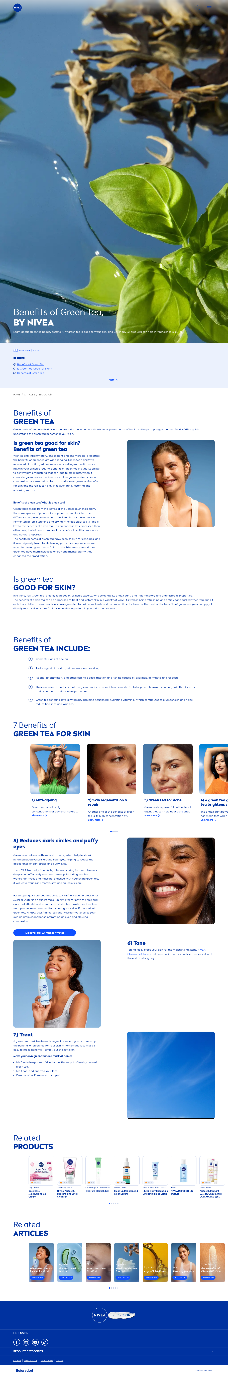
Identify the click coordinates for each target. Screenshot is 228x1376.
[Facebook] (16, 1342)
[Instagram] (26, 1342)
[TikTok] (44, 1342)
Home (16, 394)
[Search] (198, 8)
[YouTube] (35, 1342)
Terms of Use (47, 1360)
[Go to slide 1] (111, 831)
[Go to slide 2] (113, 831)
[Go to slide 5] (117, 1203)
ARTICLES (29, 394)
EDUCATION (45, 394)
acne (180, 811)
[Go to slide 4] (117, 831)
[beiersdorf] (24, 1370)
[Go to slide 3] (115, 831)
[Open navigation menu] (209, 7)
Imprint (59, 1360)
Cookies (17, 1360)
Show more (38, 815)
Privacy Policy (30, 1360)
